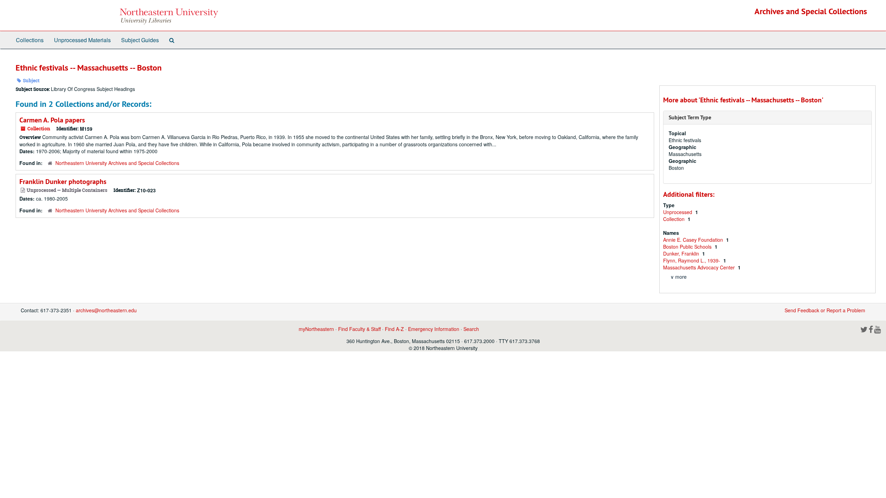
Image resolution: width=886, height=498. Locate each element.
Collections (30, 40)
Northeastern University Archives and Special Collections (117, 162)
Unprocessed (678, 212)
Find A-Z (394, 328)
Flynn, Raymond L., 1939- (692, 260)
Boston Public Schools (688, 246)
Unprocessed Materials (82, 40)
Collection (674, 218)
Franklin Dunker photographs (62, 181)
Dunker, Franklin (681, 253)
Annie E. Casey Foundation (693, 239)
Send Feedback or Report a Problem (825, 310)
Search (471, 328)
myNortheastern (316, 328)
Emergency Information (433, 328)
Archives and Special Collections (810, 11)
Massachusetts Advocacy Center (699, 267)
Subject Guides (140, 40)
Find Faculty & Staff (359, 328)
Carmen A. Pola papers (52, 120)
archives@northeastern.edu (106, 310)
